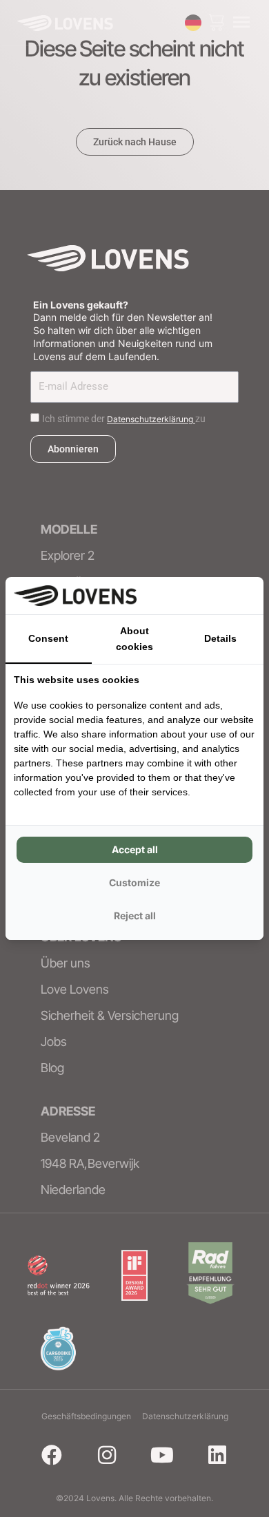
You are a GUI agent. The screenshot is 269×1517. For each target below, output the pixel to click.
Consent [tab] (48, 638)
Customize (134, 882)
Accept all (135, 849)
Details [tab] (220, 638)
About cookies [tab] (134, 638)
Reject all (135, 915)
